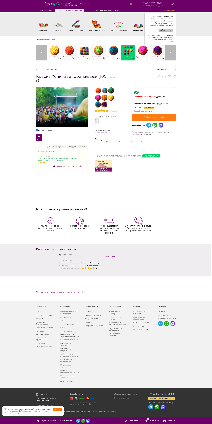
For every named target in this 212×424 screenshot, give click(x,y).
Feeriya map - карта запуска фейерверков (69, 335)
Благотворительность (69, 340)
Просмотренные (135, 421)
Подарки (89, 322)
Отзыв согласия (66, 381)
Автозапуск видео (45, 130)
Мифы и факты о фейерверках (67, 360)
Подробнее (110, 256)
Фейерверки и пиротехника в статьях (69, 355)
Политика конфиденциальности (69, 371)
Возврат (63, 327)
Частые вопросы (42, 334)
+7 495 (161, 394)
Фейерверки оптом (141, 322)
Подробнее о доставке (143, 111)
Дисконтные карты (93, 315)
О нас (38, 312)
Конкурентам (139, 326)
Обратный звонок (48, 421)
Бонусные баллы (92, 319)
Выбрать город (165, 30)
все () (55, 152)
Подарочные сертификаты (65, 366)
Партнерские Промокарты (139, 318)
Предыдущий (51, 69)
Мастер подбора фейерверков (104, 11)
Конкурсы (40, 331)
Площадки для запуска (66, 350)
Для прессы (41, 343)
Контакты (162, 312)
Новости (39, 319)
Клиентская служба (121, 398)
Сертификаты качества (114, 334)
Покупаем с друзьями (94, 325)
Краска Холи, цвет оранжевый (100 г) (71, 78)
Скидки (88, 312)
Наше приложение (44, 347)
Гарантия (136, 132)
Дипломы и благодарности (42, 323)
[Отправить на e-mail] (169, 76)
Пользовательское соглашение (68, 377)
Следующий (161, 69)
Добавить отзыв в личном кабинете (71, 166)
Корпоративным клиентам (140, 313)
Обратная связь (164, 315)
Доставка (64, 320)
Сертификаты (66, 331)
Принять (57, 410)
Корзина (171, 421)
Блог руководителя (44, 315)
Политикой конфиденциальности (17, 413)
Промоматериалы (140, 329)
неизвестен (168, 10)
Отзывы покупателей (44, 327)
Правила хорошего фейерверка (68, 313)
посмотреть (97, 263)
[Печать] (164, 76)
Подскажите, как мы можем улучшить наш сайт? (61, 292)
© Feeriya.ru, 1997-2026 (167, 319)
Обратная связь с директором (125, 394)
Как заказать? (66, 317)
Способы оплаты (67, 324)
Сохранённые (154, 420)
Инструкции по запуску (66, 344)
